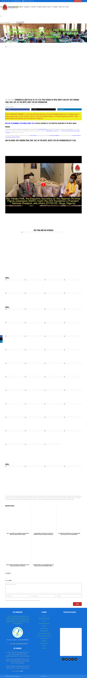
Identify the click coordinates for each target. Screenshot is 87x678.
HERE (21, 671)
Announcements (18, 104)
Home (44, 616)
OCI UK (44, 621)
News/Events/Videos (44, 623)
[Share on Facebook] (1, 336)
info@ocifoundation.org (29, 1)
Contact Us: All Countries (44, 636)
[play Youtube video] (43, 185)
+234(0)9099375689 (16, 1)
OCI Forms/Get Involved (44, 633)
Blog (23, 104)
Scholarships (44, 628)
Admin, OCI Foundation (31, 104)
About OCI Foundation (44, 618)
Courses (44, 641)
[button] (1, 16)
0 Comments (40, 104)
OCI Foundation (16, 676)
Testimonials (44, 638)
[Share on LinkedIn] (1, 341)
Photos (44, 626)
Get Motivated (44, 631)
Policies (44, 648)
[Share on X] (1, 339)
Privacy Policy (44, 643)
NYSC (44, 646)
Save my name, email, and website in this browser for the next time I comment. (24, 600)
